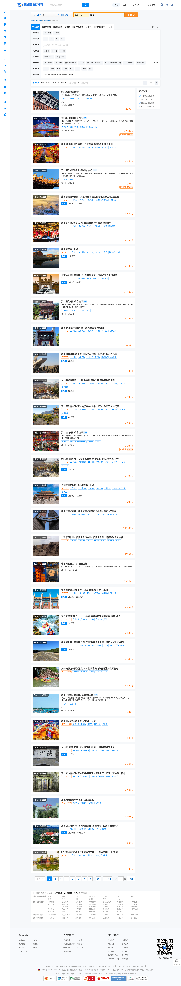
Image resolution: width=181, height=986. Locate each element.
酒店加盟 (80, 948)
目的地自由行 (99, 27)
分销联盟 (66, 940)
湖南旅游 (134, 907)
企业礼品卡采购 (69, 944)
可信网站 (89, 978)
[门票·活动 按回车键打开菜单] (5, 37)
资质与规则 (150, 970)
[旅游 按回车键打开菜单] (5, 31)
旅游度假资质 (132, 970)
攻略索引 (36, 940)
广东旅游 (65, 909)
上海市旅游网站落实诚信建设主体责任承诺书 (120, 974)
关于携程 (111, 940)
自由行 (88, 27)
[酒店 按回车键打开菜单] (5, 12)
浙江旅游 (65, 907)
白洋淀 (77, 896)
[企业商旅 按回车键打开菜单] (5, 102)
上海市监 (51, 979)
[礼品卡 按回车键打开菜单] (5, 87)
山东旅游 (78, 904)
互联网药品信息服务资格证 (72, 970)
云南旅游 (92, 909)
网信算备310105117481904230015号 (133, 966)
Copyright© (49, 966)
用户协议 (111, 948)
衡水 (63, 899)
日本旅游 (106, 915)
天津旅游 (78, 902)
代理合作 (66, 948)
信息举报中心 (75, 978)
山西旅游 (92, 904)
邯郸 (77, 899)
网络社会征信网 (64, 978)
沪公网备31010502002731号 (51, 970)
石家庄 (105, 896)
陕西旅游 (106, 904)
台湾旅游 (120, 912)
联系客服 (151, 5)
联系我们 (111, 944)
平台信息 (141, 970)
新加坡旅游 (134, 915)
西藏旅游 (65, 912)
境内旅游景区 (58, 893)
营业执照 (111, 951)
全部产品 (78, 15)
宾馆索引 (22, 940)
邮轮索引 (36, 948)
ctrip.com (64, 966)
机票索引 (22, 944)
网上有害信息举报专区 (119, 978)
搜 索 (132, 15)
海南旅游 (78, 912)
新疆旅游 (51, 912)
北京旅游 (51, 902)
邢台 (49, 899)
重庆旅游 (92, 902)
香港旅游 (92, 912)
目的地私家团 (77, 27)
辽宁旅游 (134, 902)
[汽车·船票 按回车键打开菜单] (5, 43)
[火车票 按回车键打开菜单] (5, 24)
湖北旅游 (120, 907)
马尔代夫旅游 (52, 915)
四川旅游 (51, 909)
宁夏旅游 (134, 904)
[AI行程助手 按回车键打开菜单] (5, 59)
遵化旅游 (35, 27)
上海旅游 (65, 902)
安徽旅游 (78, 907)
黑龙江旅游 (107, 902)
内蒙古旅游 (134, 909)
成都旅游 (106, 918)
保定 (132, 896)
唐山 (118, 896)
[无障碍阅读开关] (167, 4)
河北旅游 (39, 21)
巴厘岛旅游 (79, 915)
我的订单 (136, 5)
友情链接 (80, 940)
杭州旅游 (78, 918)
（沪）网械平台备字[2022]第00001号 (97, 970)
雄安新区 (92, 896)
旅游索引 (77, 893)
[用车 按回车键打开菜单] (5, 50)
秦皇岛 (50, 896)
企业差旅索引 (23, 951)
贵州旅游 (106, 909)
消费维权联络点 (131, 978)
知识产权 (125, 955)
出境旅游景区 (68, 893)
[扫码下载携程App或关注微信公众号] (161, 4)
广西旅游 (78, 909)
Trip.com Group (113, 959)
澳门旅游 (106, 912)
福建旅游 (106, 907)
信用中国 (103, 978)
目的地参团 (57, 27)
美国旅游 (120, 915)
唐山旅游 (47, 21)
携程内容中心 (113, 955)
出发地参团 (46, 27)
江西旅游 (92, 907)
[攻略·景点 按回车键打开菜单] (5, 65)
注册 (125, 5)
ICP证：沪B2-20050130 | (92, 966)
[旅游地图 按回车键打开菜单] (5, 71)
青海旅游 (120, 909)
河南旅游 (65, 904)
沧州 (104, 899)
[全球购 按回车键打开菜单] (5, 80)
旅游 (32, 21)
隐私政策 (125, 948)
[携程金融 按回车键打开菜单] (5, 93)
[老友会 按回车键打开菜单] (5, 108)
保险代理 (80, 944)
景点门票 (155, 27)
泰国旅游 (92, 915)
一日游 (109, 27)
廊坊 (118, 899)
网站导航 (36, 944)
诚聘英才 (125, 944)
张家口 (91, 899)
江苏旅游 (51, 907)
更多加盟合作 (68, 951)
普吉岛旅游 (66, 915)
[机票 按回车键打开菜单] (5, 18)
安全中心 (125, 951)
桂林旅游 (120, 918)
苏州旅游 (92, 918)
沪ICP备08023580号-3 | (110, 966)
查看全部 (84, 893)
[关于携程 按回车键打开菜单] (5, 114)
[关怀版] (172, 4)
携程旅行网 (30, 5)
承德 (63, 896)
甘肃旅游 (120, 904)
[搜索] (85, 5)
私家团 (67, 27)
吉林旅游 (120, 902)
